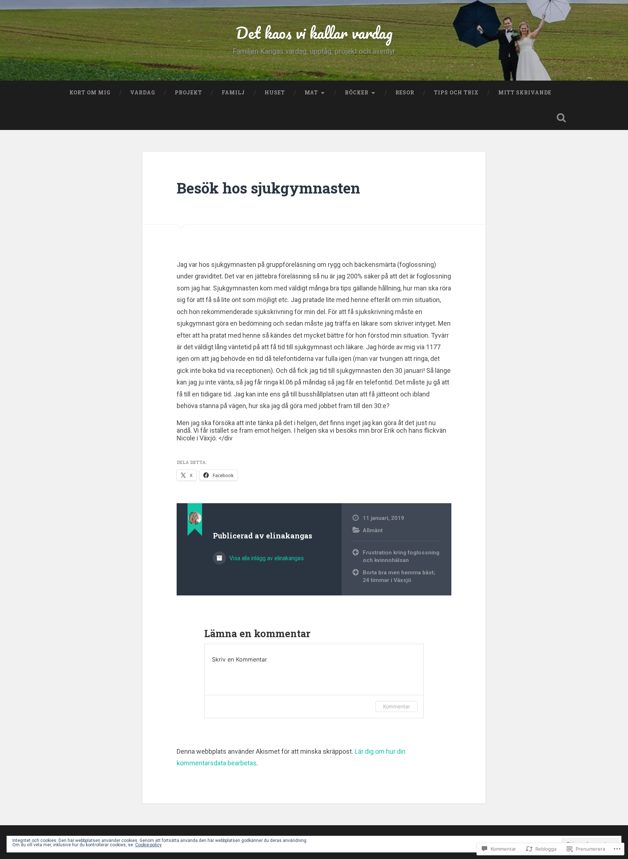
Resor (404, 92)
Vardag (142, 92)
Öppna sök (561, 117)
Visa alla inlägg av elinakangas (266, 558)
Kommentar (396, 706)
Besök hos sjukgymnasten (268, 188)
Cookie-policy (148, 844)
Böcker (357, 92)
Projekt (188, 92)
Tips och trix (456, 92)
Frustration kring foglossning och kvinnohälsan (401, 556)
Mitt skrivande (524, 92)
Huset (275, 92)
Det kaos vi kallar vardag (314, 32)
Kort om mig (89, 92)
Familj (233, 92)
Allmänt (373, 530)
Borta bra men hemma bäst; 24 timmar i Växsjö (399, 576)
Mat (311, 92)
